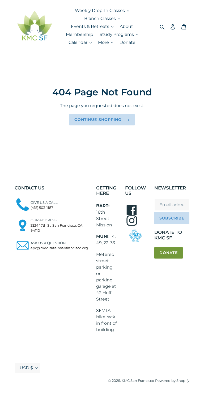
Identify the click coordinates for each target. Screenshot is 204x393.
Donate (168, 252)
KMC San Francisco (138, 380)
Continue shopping (97, 119)
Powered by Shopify (172, 380)
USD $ (26, 367)
